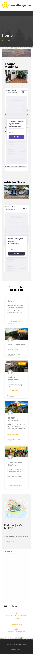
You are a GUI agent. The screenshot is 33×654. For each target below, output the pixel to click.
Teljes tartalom (12, 317)
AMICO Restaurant (16, 345)
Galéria (10, 301)
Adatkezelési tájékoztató (16, 649)
